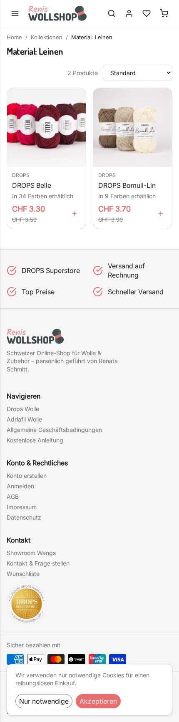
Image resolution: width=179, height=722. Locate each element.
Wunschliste (23, 573)
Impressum (22, 506)
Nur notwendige (44, 701)
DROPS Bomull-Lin (127, 185)
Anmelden (20, 486)
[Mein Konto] (129, 13)
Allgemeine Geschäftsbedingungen (54, 429)
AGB (13, 496)
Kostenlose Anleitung (35, 440)
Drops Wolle (23, 408)
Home (14, 37)
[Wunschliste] (146, 13)
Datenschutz (24, 517)
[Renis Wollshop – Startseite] (57, 13)
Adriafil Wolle (24, 419)
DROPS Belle (31, 185)
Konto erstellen (27, 475)
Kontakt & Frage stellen (38, 563)
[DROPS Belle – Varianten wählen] (74, 213)
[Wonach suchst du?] (111, 13)
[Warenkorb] (164, 13)
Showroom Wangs (31, 552)
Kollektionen (46, 37)
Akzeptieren (98, 701)
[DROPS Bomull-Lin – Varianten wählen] (160, 213)
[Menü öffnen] (15, 13)
